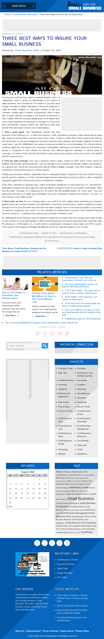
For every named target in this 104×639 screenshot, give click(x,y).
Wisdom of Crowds (74, 532)
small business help (76, 510)
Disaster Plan (83, 478)
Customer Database (88, 475)
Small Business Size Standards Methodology (74, 526)
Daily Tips (62, 373)
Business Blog (70, 472)
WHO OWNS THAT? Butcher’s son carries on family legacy (79, 298)
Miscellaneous (83, 393)
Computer (81, 368)
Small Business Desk (27, 50)
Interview (59, 488)
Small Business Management (47, 237)
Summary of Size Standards (84, 529)
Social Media (82, 441)
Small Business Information (21, 237)
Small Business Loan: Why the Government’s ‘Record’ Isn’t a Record (79, 279)
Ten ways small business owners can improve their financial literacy (80, 285)
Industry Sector (84, 484)
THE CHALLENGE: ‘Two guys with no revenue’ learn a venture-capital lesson (81, 292)
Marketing (81, 389)
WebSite (62, 454)
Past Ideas (82, 398)
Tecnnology (90, 237)
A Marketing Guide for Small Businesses (83, 318)
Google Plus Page (65, 573)
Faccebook (82, 380)
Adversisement (33, 631)
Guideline (81, 384)
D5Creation (60, 478)
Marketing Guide (79, 487)
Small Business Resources (72, 237)
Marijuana (66, 488)
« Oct (9, 506)
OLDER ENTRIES (79, 248)
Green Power (76, 481)
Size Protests (61, 499)
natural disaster (66, 233)
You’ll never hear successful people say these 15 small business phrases (81, 304)
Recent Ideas (64, 406)
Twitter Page (62, 568)
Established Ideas (66, 380)
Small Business (80, 233)
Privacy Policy (82, 631)
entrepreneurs (60, 481)
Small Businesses (77, 507)
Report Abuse (66, 631)
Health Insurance (71, 484)
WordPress (82, 454)
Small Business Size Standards (81, 522)
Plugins (69, 494)
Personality (82, 402)
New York (79, 491)
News (73, 491)
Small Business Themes (67, 560)
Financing (62, 384)
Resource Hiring (65, 411)
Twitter (80, 449)
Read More (11, 315)
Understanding (61, 532)
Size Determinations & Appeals (84, 494)
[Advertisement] (52, 25)
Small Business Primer (81, 516)
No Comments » (52, 241)
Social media (66, 529)
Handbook (62, 389)
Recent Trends (83, 406)
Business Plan (82, 472)
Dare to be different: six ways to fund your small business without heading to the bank (81, 312)
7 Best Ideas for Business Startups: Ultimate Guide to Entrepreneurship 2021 (72, 598)
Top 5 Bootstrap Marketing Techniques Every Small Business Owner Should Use (41, 322)
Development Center (72, 478)
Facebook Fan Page (66, 564)
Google (69, 481)
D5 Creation (62, 577)
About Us (19, 631)
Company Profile (65, 368)
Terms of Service (50, 631)
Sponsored (82, 445)
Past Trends (63, 402)
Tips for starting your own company (72, 605)
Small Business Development (67, 503)
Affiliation (60, 472)
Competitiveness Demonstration (68, 475)
